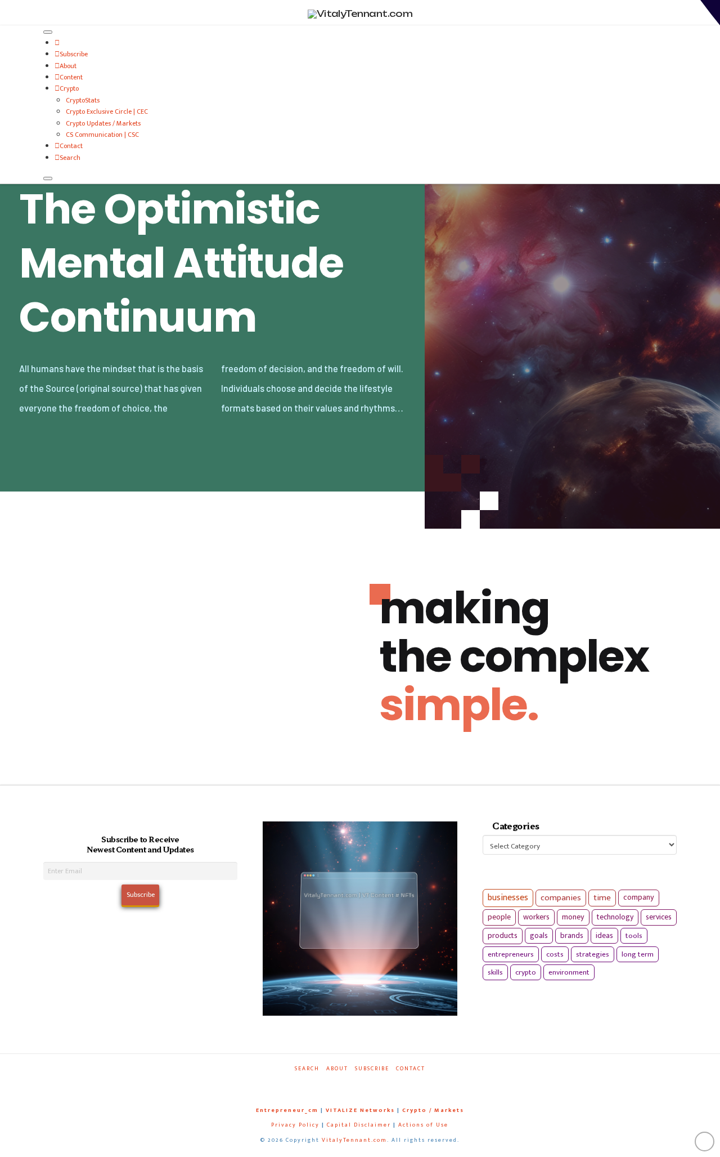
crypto (525, 972)
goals (539, 936)
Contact (71, 145)
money (573, 917)
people (499, 917)
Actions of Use (423, 1124)
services (659, 916)
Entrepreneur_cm (287, 1110)
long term (638, 954)
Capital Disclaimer (359, 1124)
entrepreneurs (511, 954)
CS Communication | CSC (102, 134)
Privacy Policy (295, 1124)
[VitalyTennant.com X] (349, 1084)
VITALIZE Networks (360, 1110)
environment (569, 972)
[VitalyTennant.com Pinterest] (374, 1084)
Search (70, 157)
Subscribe (74, 54)
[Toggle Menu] (47, 32)
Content (71, 77)
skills (495, 972)
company (638, 897)
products (503, 935)
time (602, 898)
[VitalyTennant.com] (57, 42)
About (68, 66)
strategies (592, 954)
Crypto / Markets (433, 1110)
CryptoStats (83, 100)
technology (615, 916)
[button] (710, 12)
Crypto (69, 88)
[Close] (47, 178)
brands (571, 936)
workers (536, 917)
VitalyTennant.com (354, 1140)
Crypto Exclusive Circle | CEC (107, 111)
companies (561, 898)
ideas (604, 936)
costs (555, 954)
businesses (508, 897)
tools (634, 936)
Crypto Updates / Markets (103, 123)
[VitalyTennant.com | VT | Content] (398, 1084)
